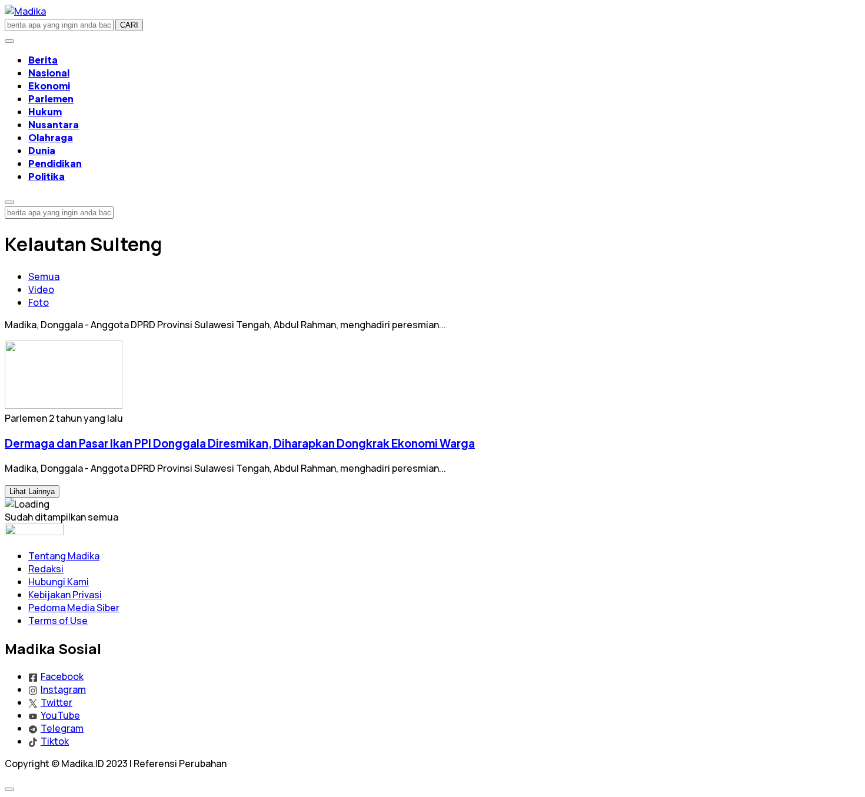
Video (41, 289)
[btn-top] (9, 789)
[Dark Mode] (9, 41)
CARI (129, 25)
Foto (38, 302)
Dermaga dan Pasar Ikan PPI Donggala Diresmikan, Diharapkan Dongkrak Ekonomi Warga (240, 443)
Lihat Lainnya (32, 491)
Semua (43, 276)
